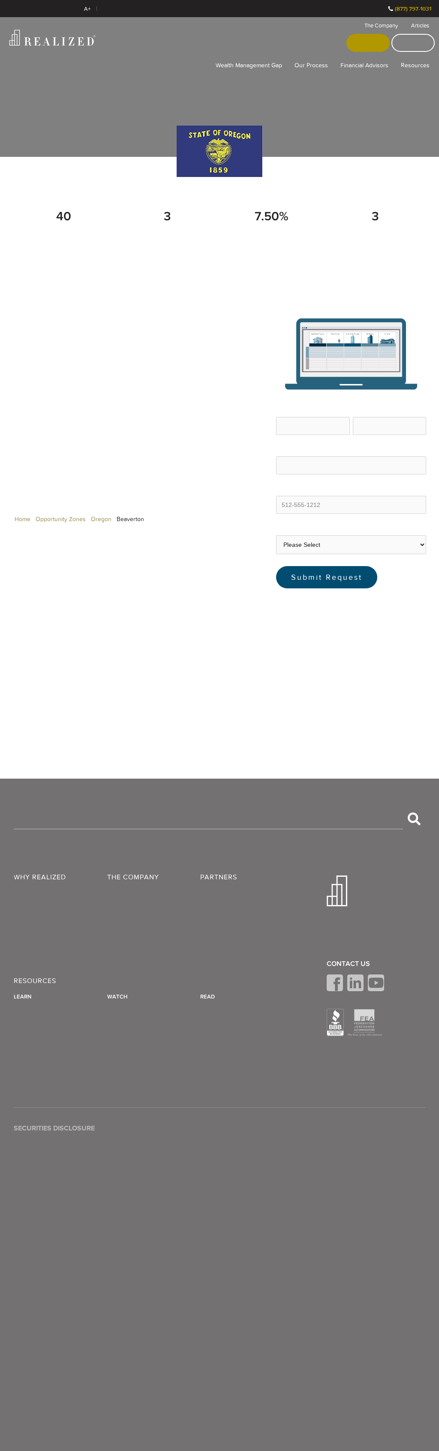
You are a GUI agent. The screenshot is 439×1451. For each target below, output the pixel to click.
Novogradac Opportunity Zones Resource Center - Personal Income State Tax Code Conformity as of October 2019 (347, 669)
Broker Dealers (222, 903)
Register (368, 43)
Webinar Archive (131, 1018)
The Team (122, 893)
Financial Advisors (364, 65)
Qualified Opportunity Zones (241, 1048)
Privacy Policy (347, 1150)
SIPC (42, 1178)
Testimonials (125, 913)
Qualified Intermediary (232, 1038)
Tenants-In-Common (230, 1018)
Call (378, 9)
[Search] (414, 819)
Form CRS (342, 1160)
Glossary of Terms (40, 1018)
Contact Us (348, 964)
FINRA (23, 1178)
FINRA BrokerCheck (129, 9)
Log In (413, 43)
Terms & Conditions (355, 1140)
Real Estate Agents (227, 913)
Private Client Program (46, 934)
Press (115, 924)
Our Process (311, 65)
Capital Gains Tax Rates (48, 1028)
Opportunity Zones (61, 519)
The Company (381, 26)
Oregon (101, 519)
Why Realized (40, 877)
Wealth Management (44, 893)
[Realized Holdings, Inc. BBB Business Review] (335, 1022)
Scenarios (28, 924)
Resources (415, 65)
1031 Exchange (222, 1028)
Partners (218, 877)
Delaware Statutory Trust (236, 1007)
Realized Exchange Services (55, 944)
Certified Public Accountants (241, 924)
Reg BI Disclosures (354, 1181)
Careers (118, 934)
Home (22, 519)
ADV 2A (338, 1171)
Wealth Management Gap (249, 65)
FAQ (113, 903)
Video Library (126, 1007)
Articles (420, 26)
